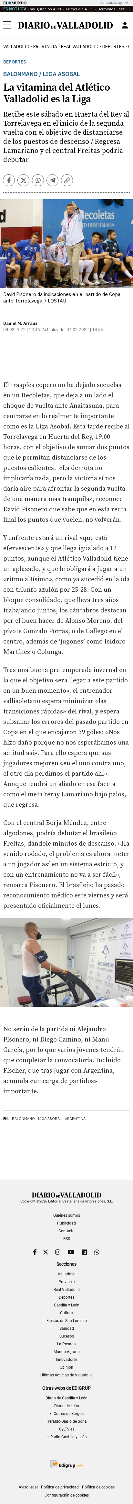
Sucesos (66, 1336)
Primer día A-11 (79, 8)
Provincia (45, 47)
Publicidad (66, 1223)
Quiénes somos (66, 1215)
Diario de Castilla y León (66, 1398)
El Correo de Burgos (66, 1413)
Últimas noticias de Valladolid (66, 1375)
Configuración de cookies (67, 1495)
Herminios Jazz (111, 8)
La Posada (66, 1344)
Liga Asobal (50, 1118)
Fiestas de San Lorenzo (66, 1320)
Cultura (66, 1313)
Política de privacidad (60, 1487)
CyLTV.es (66, 1429)
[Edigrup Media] (66, 1463)
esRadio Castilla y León (66, 1437)
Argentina (75, 1118)
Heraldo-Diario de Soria (66, 1421)
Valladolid (16, 47)
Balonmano (23, 1118)
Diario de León (66, 1406)
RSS (66, 1238)
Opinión (66, 1367)
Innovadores (66, 1359)
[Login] (125, 25)
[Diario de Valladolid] (65, 25)
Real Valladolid (79, 47)
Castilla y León (66, 1305)
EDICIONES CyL (111, 3)
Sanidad (66, 1328)
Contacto (66, 1231)
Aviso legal (28, 1487)
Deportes (113, 47)
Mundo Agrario (67, 1352)
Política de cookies (98, 1487)
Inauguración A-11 (45, 8)
